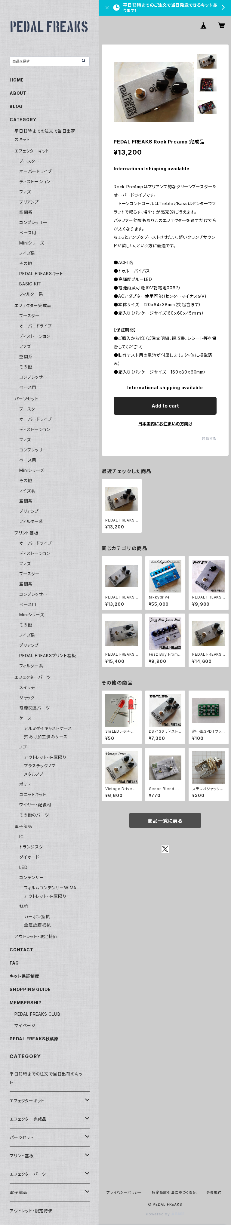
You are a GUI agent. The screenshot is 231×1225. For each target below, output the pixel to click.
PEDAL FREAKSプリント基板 (47, 655)
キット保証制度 (24, 976)
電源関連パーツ (34, 707)
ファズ (25, 191)
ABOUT (18, 93)
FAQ (14, 962)
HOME (17, 79)
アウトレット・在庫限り (45, 757)
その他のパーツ (34, 814)
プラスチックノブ (39, 765)
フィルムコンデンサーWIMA (50, 887)
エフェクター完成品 (32, 305)
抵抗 (23, 906)
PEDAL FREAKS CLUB (37, 1014)
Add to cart (165, 406)
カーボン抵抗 (37, 916)
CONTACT (21, 949)
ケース (25, 718)
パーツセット (26, 398)
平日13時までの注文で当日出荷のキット (46, 1078)
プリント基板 (26, 532)
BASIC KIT (30, 283)
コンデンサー (31, 877)
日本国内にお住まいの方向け (165, 423)
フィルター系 (31, 294)
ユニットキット (32, 794)
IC (21, 836)
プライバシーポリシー (124, 1192)
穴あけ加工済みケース (46, 736)
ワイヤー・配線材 (35, 804)
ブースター (29, 161)
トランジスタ (31, 846)
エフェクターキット (31, 150)
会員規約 (214, 1192)
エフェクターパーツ (32, 677)
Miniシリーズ (31, 242)
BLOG (16, 106)
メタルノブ (33, 774)
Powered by (158, 1214)
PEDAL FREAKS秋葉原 (34, 1038)
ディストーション (34, 181)
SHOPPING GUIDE (30, 989)
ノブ (23, 746)
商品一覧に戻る (165, 821)
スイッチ (27, 687)
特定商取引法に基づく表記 (174, 1192)
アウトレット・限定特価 (35, 936)
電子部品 (23, 826)
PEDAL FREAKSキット (41, 273)
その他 (25, 263)
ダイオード (29, 857)
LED (23, 867)
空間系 (25, 212)
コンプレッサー (33, 222)
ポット (24, 784)
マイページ (25, 1025)
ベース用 (27, 232)
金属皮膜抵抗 (37, 925)
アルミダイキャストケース (48, 728)
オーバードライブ (35, 171)
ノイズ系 (27, 253)
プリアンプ (29, 202)
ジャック (27, 697)
